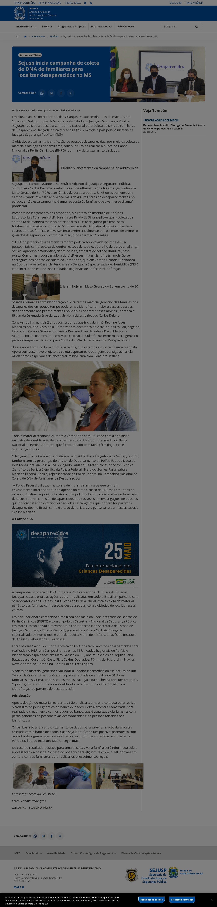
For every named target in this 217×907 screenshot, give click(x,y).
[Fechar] (211, 899)
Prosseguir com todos (182, 899)
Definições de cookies (151, 899)
